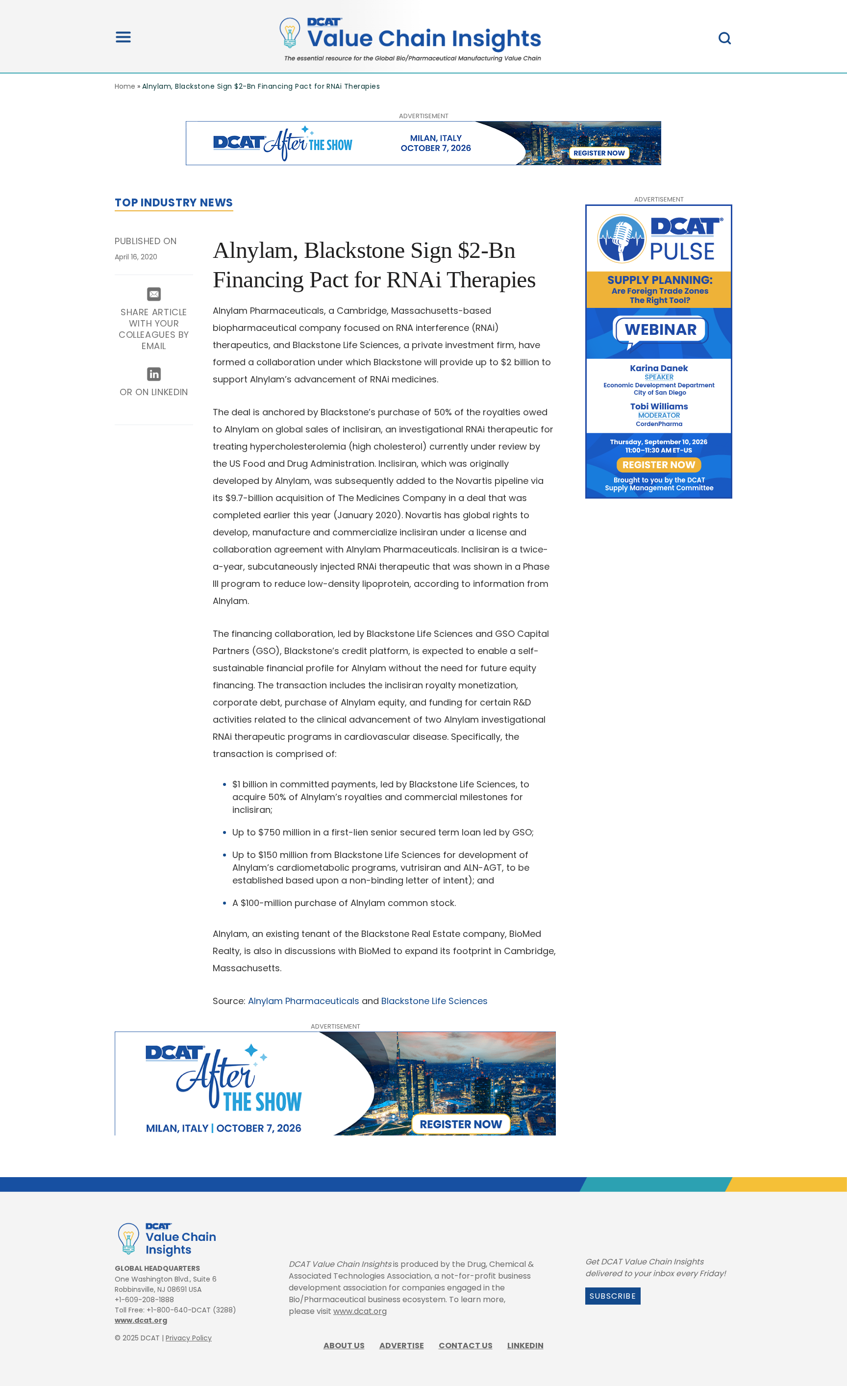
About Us (344, 1345)
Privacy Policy (189, 1338)
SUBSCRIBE (613, 1296)
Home (125, 86)
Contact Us (466, 1345)
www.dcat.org (141, 1320)
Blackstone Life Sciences (434, 1001)
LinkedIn (525, 1345)
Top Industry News (174, 202)
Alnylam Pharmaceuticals (303, 1001)
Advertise (401, 1345)
